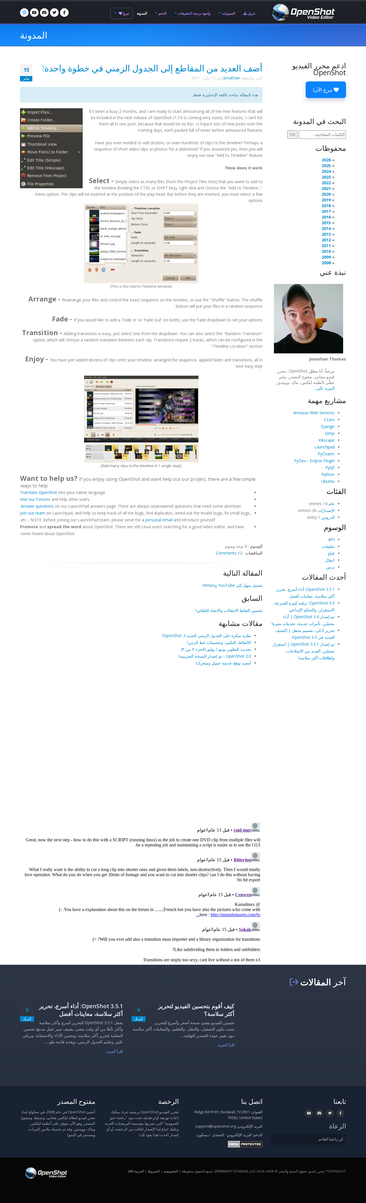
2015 (326, 222)
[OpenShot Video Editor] (302, 12)
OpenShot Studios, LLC (235, 1171)
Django (328, 426)
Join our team (32, 513)
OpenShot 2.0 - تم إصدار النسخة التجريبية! (215, 656)
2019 (326, 200)
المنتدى (218, 1134)
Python (328, 474)
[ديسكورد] (44, 12)
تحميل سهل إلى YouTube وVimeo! (232, 585)
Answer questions (37, 506)
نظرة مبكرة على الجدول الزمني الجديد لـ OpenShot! (206, 635)
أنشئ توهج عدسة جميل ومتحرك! (223, 663)
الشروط (154, 1171)
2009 (326, 257)
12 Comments (229, 553)
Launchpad (324, 447)
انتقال (330, 560)
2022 (326, 182)
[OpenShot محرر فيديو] (45, 1172)
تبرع (125, 13)
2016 (326, 217)
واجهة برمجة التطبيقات (194, 13)
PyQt (330, 467)
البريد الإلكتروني (239, 1134)
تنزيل (251, 13)
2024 (326, 171)
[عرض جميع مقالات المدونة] (294, 982)
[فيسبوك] (64, 12)
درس (330, 567)
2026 (326, 160)
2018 (326, 205)
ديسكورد (203, 1134)
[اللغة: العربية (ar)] (24, 12)
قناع (331, 553)
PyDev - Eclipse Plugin (314, 460)
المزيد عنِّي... (324, 388)
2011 (326, 245)
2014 (326, 228)
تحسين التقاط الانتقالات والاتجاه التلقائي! (229, 610)
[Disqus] (141, 743)
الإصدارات (326, 510)
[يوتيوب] (34, 12)
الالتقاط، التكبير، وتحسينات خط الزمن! (219, 642)
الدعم (162, 13)
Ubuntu (328, 481)
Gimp (330, 433)
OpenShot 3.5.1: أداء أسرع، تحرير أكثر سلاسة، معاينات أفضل (81, 1010)
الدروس (328, 517)
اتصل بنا (251, 1101)
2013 (326, 234)
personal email (158, 520)
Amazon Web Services (314, 412)
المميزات (228, 13)
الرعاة (337, 1126)
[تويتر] (54, 12)
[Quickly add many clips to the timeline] (141, 418)
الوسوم (335, 527)
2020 (326, 194)
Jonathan (231, 78)
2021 (326, 188)
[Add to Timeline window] (141, 243)
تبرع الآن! (323, 89)
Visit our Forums (35, 499)
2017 (326, 211)
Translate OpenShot (38, 492)
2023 (326, 177)
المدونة (142, 13)
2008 (326, 262)
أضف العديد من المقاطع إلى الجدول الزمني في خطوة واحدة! (152, 68)
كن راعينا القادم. (330, 1139)
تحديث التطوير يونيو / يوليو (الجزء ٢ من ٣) (216, 649)
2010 (326, 251)
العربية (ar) (136, 1171)
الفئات (336, 491)
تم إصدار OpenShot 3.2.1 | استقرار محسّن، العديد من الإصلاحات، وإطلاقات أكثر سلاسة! (304, 650)
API (331, 539)
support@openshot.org (215, 1126)
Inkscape (326, 440)
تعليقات (328, 546)
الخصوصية (171, 1171)
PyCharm (326, 454)
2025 (326, 165)
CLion (329, 419)
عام (332, 503)
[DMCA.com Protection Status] (245, 1144)
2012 (326, 240)
